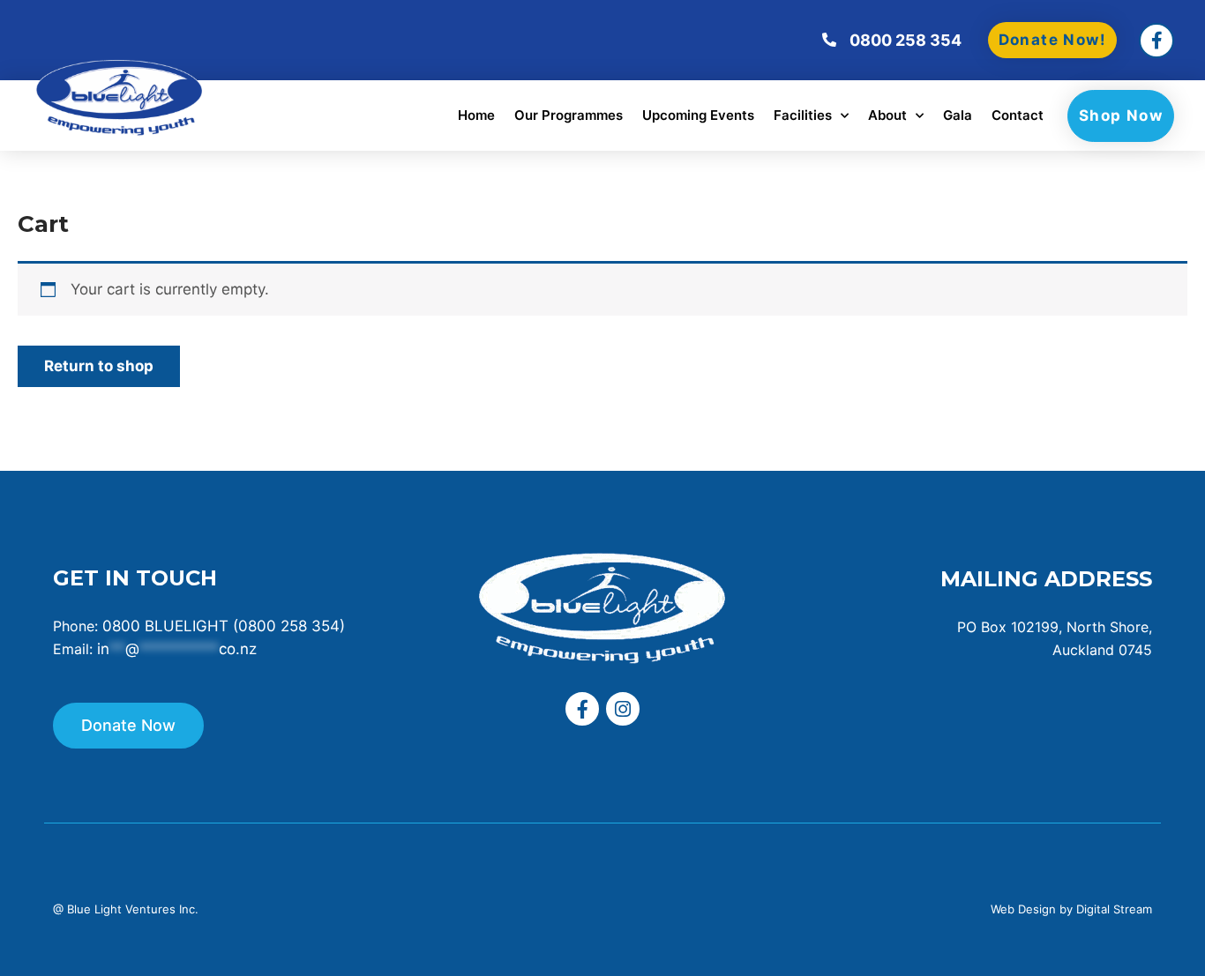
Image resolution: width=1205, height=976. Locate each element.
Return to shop (98, 366)
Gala (957, 115)
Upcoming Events (698, 115)
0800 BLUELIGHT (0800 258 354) (223, 626)
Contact (1018, 115)
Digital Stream (1114, 909)
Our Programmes (568, 115)
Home (476, 115)
